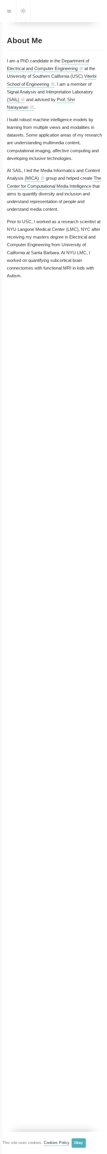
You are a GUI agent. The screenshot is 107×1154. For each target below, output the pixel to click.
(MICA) (32, 178)
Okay (78, 1143)
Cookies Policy (56, 1143)
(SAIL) (13, 99)
